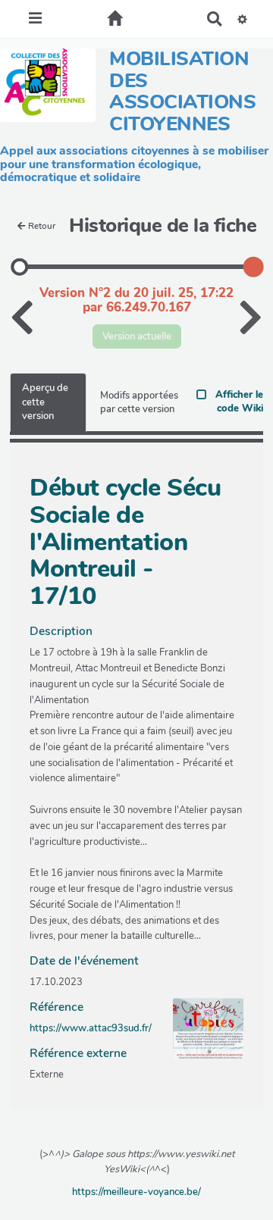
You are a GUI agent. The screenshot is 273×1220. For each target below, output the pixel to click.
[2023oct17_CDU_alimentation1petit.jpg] (200, 1036)
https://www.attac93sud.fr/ (91, 1028)
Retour (41, 226)
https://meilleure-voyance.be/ (136, 1192)
